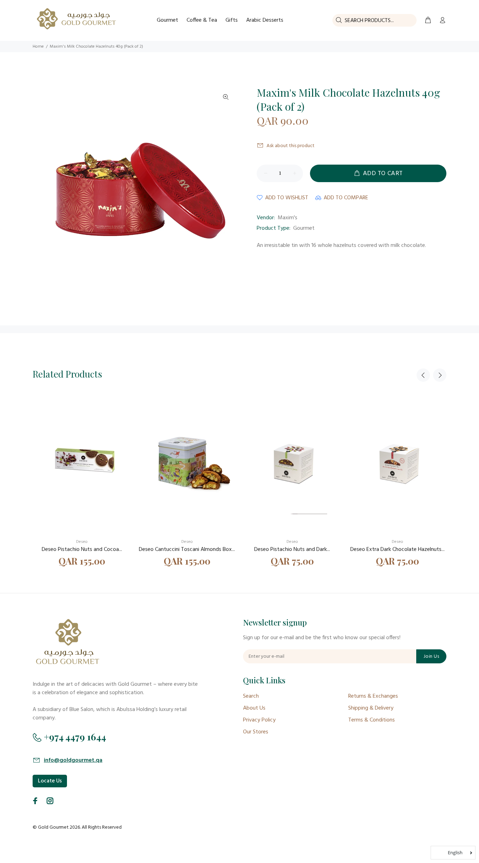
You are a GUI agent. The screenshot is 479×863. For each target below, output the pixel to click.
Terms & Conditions (371, 720)
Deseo (82, 541)
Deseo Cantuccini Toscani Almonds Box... (187, 549)
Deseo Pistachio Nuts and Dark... (292, 549)
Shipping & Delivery (370, 708)
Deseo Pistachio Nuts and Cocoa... (82, 549)
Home (38, 46)
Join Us (431, 657)
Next (439, 375)
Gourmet (304, 228)
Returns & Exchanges (373, 696)
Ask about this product (291, 146)
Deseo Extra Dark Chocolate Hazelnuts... (397, 549)
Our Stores (255, 732)
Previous (423, 375)
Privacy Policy (259, 720)
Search (251, 696)
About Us (254, 708)
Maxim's (287, 217)
